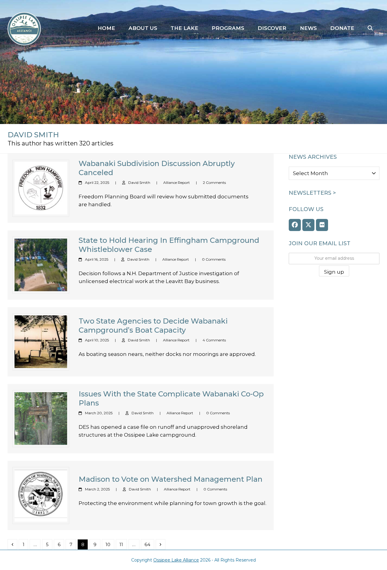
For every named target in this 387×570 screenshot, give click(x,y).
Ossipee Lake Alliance (176, 560)
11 (123, 544)
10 (109, 544)
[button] (370, 28)
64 (149, 544)
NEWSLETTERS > (312, 193)
